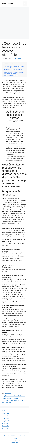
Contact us (14, 438)
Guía (3, 410)
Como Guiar (7, 4)
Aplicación (6, 421)
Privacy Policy (6, 428)
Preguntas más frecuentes (11, 75)
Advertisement (21, 435)
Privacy (13, 435)
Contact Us (5, 426)
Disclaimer (7, 435)
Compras (6, 418)
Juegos (5, 416)
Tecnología (7, 393)
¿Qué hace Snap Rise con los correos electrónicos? (14, 67)
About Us (5, 423)
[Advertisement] (14, 22)
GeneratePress (15, 442)
